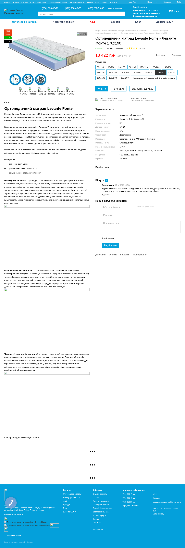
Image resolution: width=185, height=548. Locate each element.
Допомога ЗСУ (164, 22)
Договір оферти (93, 2)
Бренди (115, 22)
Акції (93, 22)
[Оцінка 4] (133, 238)
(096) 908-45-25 (73, 8)
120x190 (144, 67)
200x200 (125, 78)
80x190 (100, 67)
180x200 (113, 78)
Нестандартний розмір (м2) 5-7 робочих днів (154, 78)
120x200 (156, 67)
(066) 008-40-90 (50, 8)
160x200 (148, 73)
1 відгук (142, 49)
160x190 (136, 73)
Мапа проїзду (158, 514)
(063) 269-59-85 (96, 8)
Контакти (113, 2)
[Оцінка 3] (128, 238)
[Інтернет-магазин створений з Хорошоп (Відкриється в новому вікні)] (18, 544)
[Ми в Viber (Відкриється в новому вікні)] (121, 2)
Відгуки (105, 2)
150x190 (113, 73)
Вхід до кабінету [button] (100, 494)
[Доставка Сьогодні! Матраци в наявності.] (18, 495)
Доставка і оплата (77, 2)
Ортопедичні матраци (24, 22)
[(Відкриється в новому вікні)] (54, 525)
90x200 (132, 67)
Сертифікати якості (38, 2)
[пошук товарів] (122, 14)
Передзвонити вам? (115, 8)
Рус (134, 2)
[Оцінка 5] (137, 238)
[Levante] (82, 34)
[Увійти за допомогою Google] (161, 207)
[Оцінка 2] (124, 238)
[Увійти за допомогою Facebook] (157, 207)
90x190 (121, 67)
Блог (138, 22)
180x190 (101, 78)
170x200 (172, 73)
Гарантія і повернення (58, 2)
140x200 (101, 73)
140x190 (167, 67)
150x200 (125, 73)
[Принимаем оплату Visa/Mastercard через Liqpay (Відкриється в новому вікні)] (25, 522)
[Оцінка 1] (119, 238)
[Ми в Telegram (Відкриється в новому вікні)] (125, 2)
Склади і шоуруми (20, 2)
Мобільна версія (14, 535)
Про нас (7, 2)
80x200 (111, 67)
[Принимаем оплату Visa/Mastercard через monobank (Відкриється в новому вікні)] (27, 525)
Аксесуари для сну (63, 22)
